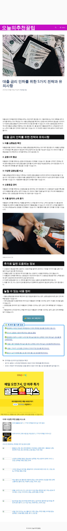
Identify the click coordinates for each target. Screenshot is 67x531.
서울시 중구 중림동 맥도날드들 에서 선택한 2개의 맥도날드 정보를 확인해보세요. (33, 344)
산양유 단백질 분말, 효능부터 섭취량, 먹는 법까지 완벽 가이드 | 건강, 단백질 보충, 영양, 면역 (33, 459)
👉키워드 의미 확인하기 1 (33, 318)
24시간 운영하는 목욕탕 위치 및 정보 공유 (16, 444)
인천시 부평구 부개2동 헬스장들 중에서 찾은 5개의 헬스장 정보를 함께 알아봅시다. (32, 366)
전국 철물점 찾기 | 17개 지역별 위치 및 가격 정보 (28, 423)
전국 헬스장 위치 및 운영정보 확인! (16, 360)
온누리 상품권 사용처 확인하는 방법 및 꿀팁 (21, 333)
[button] (55, 27)
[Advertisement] (33, 12)
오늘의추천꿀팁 (18, 27)
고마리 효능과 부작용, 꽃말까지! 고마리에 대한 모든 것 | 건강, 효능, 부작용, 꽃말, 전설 (33, 470)
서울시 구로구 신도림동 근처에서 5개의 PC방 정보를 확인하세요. (28, 348)
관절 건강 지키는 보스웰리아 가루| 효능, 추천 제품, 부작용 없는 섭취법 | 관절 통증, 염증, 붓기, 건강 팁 (33, 512)
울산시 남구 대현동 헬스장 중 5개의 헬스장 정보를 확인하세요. (27, 353)
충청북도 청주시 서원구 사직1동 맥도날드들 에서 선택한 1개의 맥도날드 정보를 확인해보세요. (33, 338)
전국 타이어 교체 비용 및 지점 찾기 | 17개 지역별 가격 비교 (31, 433)
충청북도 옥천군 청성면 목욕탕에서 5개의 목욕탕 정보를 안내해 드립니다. (31, 328)
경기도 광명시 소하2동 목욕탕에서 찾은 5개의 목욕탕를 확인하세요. (27, 363)
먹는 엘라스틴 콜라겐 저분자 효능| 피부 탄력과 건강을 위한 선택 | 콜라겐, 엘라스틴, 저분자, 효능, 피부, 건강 (33, 480)
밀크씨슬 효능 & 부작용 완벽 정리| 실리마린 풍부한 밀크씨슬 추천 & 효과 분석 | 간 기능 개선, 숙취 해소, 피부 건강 (33, 502)
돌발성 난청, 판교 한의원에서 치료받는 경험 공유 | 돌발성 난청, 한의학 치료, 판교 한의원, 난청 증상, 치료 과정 (33, 449)
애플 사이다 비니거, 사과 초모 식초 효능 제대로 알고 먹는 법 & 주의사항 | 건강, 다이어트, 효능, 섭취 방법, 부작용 (33, 491)
